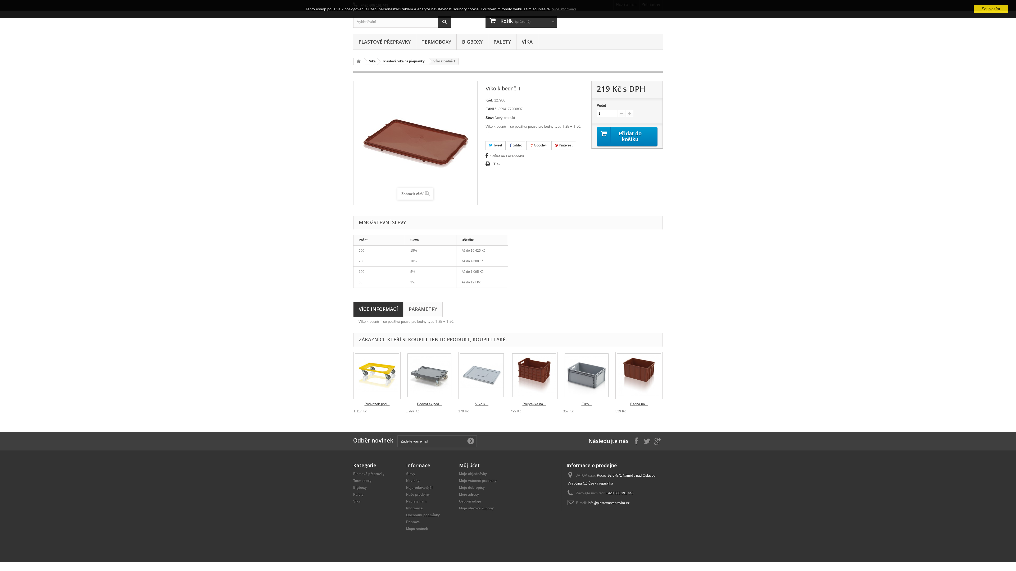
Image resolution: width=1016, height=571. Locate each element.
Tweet (497, 145)
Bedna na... (639, 404)
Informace (414, 508)
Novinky (412, 481)
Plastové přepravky (385, 42)
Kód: (489, 100)
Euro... (587, 404)
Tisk (496, 164)
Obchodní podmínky (423, 515)
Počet (601, 106)
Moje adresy (469, 494)
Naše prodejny (418, 494)
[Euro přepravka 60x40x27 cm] (586, 375)
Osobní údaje (470, 501)
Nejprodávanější (419, 488)
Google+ (540, 145)
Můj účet (469, 465)
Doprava (413, 522)
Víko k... (481, 404)
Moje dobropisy (472, 488)
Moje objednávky (473, 474)
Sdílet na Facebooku (507, 156)
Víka (527, 42)
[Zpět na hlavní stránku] (359, 61)
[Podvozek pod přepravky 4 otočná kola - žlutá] (377, 375)
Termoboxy (436, 42)
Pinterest (565, 145)
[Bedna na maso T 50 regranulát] (639, 375)
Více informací (378, 309)
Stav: (490, 118)
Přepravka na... (534, 404)
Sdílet (517, 145)
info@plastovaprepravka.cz (609, 503)
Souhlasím (991, 9)
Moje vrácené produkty (477, 481)
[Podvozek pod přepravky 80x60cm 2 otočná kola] (429, 375)
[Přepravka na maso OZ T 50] (534, 375)
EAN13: (491, 109)
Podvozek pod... (377, 404)
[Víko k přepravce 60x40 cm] (481, 375)
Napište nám (416, 501)
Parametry (423, 309)
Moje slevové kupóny (476, 508)
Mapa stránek (417, 529)
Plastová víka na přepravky (404, 61)
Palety (502, 42)
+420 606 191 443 (619, 493)
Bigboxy (472, 42)
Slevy (410, 474)
